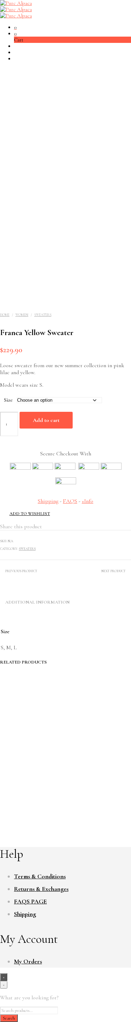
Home (4, 315)
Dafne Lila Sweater (99, 785)
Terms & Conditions (40, 876)
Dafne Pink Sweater (31, 785)
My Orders (28, 961)
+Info (87, 501)
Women (21, 315)
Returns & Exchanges (41, 889)
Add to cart (46, 420)
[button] (15, 27)
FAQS (70, 501)
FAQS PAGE (30, 901)
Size (8, 399)
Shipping (48, 501)
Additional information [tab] (37, 602)
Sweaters (42, 315)
